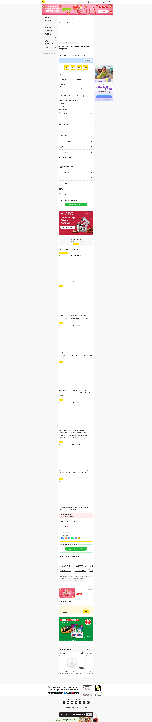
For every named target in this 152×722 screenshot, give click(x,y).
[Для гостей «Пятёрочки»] (55, 34)
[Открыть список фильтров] (88, 2)
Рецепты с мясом (63, 578)
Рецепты (46, 17)
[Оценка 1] (62, 532)
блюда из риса (80, 578)
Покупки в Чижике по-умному (48, 41)
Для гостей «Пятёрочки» (47, 34)
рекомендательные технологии (76, 714)
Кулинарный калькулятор (65, 95)
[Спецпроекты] (55, 20)
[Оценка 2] (64, 532)
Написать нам (76, 711)
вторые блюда (66, 576)
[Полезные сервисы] (55, 24)
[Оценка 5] (70, 532)
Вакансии (66, 707)
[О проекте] (55, 47)
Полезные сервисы (48, 24)
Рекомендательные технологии (74, 707)
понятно (89, 714)
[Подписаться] (82, 653)
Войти (86, 611)
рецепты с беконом (88, 576)
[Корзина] (103, 2)
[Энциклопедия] (55, 30)
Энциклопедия (48, 30)
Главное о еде (47, 27)
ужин (61, 576)
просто (81, 576)
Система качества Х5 (48, 44)
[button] (59, 563)
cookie (85, 714)
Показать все (76, 584)
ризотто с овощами (79, 580)
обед (77, 576)
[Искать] (91, 2)
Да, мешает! (76, 243)
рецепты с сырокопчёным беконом (67, 580)
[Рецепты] (55, 17)
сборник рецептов (72, 578)
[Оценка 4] (68, 532)
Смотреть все (90, 649)
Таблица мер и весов (78, 95)
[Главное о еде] (55, 27)
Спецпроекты (47, 20)
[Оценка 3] (66, 532)
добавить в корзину (77, 204)
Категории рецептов (84, 707)
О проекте (47, 47)
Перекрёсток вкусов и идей (47, 37)
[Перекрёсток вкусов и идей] (55, 37)
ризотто (72, 576)
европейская (62, 84)
